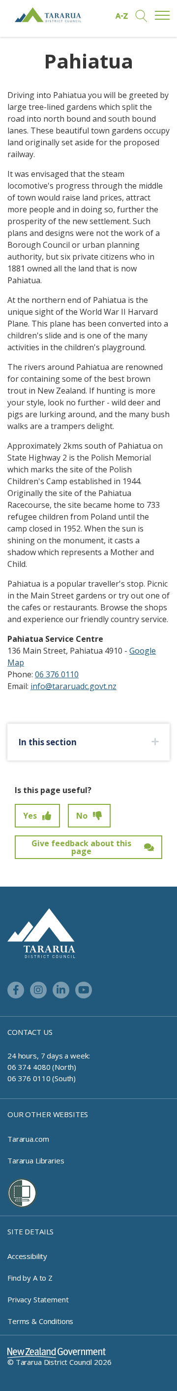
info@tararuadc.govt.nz (73, 686)
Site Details (30, 1231)
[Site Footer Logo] (41, 932)
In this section (47, 742)
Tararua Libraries (35, 1160)
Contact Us (30, 1032)
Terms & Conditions (40, 1321)
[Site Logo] (48, 14)
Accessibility (27, 1256)
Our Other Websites (47, 1114)
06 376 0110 (57, 674)
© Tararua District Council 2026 (59, 1362)
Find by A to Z (30, 1278)
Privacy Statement (37, 1299)
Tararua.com (28, 1139)
